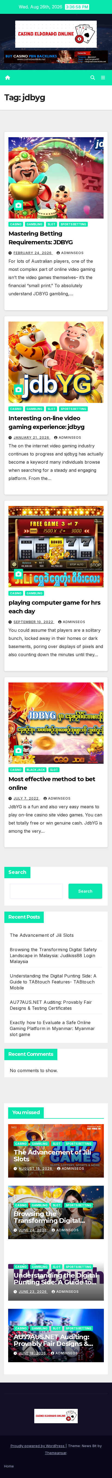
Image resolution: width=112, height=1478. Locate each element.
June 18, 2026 (33, 1353)
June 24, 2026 (33, 1230)
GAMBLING (34, 224)
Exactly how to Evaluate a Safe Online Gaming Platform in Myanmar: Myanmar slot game (52, 1028)
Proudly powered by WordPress (38, 1446)
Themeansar (55, 1453)
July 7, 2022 (27, 798)
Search (17, 872)
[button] (93, 77)
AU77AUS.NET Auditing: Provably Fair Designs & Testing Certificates (51, 1343)
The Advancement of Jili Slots (42, 935)
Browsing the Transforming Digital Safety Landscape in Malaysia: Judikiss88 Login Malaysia (53, 955)
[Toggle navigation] (103, 77)
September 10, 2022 (34, 622)
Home (9, 1466)
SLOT (51, 224)
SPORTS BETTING (73, 224)
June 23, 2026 (33, 1292)
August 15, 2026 (36, 1168)
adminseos (72, 253)
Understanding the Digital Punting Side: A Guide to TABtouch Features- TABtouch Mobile (53, 981)
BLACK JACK (36, 769)
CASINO (15, 224)
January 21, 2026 (32, 437)
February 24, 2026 (33, 253)
